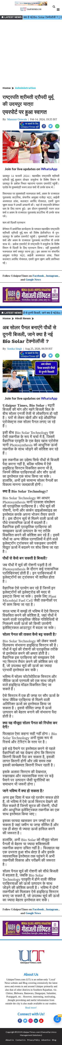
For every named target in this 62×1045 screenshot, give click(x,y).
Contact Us (21, 1040)
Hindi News (23, 318)
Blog (54, 1040)
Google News (33, 279)
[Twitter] (25, 1021)
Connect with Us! (31, 1014)
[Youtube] (41, 1021)
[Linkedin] (36, 1021)
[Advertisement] (31, 53)
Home (7, 88)
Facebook (38, 275)
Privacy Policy (33, 1040)
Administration (25, 88)
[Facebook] (20, 1021)
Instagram (52, 275)
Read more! (31, 1007)
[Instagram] (30, 1021)
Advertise (45, 1040)
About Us (31, 974)
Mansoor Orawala (17, 119)
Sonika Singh (14, 348)
